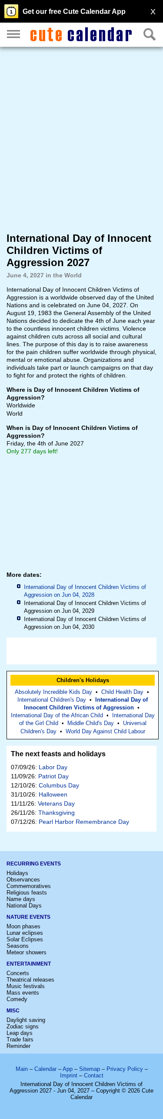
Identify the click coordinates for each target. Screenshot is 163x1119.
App (68, 1069)
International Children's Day (51, 699)
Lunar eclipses (25, 933)
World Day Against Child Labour (105, 731)
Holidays (17, 873)
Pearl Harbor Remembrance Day (84, 821)
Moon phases (23, 926)
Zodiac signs (23, 1026)
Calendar (45, 1069)
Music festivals (26, 986)
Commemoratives (29, 886)
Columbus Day (59, 785)
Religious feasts (27, 892)
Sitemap (89, 1069)
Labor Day (53, 767)
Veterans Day (56, 803)
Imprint (68, 1075)
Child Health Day (122, 692)
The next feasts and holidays (58, 754)
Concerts (18, 973)
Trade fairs (20, 1039)
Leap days (20, 1033)
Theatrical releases (30, 979)
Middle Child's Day (90, 723)
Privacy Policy (124, 1069)
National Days (24, 905)
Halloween (53, 794)
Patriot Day (53, 776)
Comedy (17, 999)
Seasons (18, 946)
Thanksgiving (56, 812)
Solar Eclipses (25, 939)
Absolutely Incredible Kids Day (53, 692)
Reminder (18, 1046)
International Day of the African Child (57, 715)
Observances (23, 879)
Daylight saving (26, 1020)
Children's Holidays (83, 680)
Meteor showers (27, 952)
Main (22, 1069)
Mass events (23, 992)
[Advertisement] (81, 139)
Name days (21, 899)
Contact (93, 1075)
